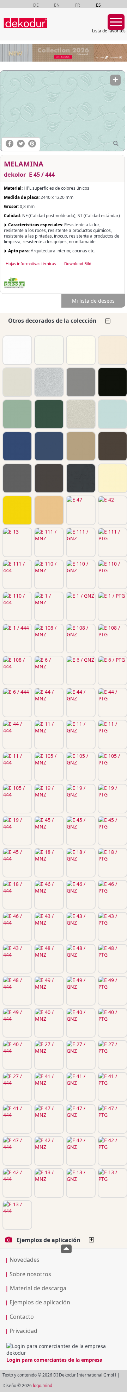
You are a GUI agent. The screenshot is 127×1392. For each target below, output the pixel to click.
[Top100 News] (57, 30)
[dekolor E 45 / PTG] (112, 830)
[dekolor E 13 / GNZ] (80, 1183)
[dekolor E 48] (112, 446)
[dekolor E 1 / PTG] (112, 606)
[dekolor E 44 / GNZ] (80, 702)
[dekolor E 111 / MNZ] (48, 542)
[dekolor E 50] (16, 478)
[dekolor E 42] (112, 510)
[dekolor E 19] (48, 414)
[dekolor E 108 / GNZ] (80, 638)
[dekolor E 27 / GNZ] (80, 1055)
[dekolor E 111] (16, 350)
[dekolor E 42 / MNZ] (48, 1151)
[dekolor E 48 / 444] (16, 991)
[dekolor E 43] (80, 446)
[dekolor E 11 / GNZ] (80, 734)
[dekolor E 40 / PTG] (112, 1023)
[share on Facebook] (9, 143)
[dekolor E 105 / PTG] (112, 766)
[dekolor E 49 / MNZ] (48, 991)
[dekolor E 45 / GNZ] (80, 830)
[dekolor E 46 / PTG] (112, 894)
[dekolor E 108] (112, 350)
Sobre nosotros (30, 1274)
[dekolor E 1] (80, 350)
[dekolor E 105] (16, 414)
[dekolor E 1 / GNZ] (80, 606)
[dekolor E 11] (112, 382)
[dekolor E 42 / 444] (16, 1183)
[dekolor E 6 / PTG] (112, 670)
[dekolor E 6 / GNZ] (80, 670)
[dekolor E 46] (48, 446)
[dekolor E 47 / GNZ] (80, 1119)
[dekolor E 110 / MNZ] (48, 574)
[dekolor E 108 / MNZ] (48, 638)
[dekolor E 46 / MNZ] (48, 894)
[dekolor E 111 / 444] (16, 574)
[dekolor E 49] (48, 478)
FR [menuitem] (77, 5)
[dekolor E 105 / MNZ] (48, 766)
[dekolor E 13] (16, 542)
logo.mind (42, 1385)
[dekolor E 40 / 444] (16, 1055)
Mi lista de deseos (93, 300)
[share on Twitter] (21, 143)
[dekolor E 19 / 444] (16, 830)
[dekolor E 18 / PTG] (112, 862)
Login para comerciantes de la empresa (54, 1359)
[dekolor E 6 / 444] (16, 702)
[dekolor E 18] (16, 446)
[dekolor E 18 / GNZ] (80, 862)
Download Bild (77, 263)
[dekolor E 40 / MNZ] (48, 1023)
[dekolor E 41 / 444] (16, 1119)
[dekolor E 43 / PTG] (112, 926)
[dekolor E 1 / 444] (16, 638)
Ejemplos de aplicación (40, 1302)
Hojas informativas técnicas (31, 263)
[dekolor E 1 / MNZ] (48, 606)
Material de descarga (35, 1288)
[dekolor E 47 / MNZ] (48, 1119)
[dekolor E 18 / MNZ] (48, 862)
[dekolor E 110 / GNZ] (80, 574)
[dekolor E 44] (80, 382)
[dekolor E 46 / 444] (16, 926)
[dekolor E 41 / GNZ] (80, 1087)
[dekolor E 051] (80, 478)
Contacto (22, 1317)
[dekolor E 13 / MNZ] (48, 1183)
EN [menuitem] (57, 5)
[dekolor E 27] (16, 510)
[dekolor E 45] (112, 414)
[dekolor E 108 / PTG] (112, 638)
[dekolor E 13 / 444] (16, 1215)
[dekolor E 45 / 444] (62, 110)
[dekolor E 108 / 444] (16, 670)
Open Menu (116, 22)
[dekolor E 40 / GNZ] (80, 1023)
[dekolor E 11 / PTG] (112, 734)
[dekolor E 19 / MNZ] (48, 798)
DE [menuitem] (36, 5)
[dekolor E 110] (48, 350)
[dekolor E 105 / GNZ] (80, 766)
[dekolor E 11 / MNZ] (48, 734)
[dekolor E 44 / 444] (16, 734)
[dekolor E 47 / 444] (16, 1151)
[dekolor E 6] (16, 382)
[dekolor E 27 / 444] (16, 1087)
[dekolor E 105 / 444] (16, 798)
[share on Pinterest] (32, 143)
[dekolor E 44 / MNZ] (48, 702)
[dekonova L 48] (80, 414)
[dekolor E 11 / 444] (16, 766)
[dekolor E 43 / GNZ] (80, 926)
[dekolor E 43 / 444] (16, 959)
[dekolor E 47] (80, 510)
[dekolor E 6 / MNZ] (48, 670)
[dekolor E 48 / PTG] (112, 959)
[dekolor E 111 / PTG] (112, 542)
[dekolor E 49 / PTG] (112, 991)
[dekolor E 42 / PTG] (112, 1151)
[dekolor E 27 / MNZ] (48, 1055)
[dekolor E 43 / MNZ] (48, 926)
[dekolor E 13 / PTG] (112, 1183)
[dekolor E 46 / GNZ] (80, 894)
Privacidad (23, 1331)
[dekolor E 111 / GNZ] (80, 542)
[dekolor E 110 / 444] (16, 606)
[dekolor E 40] (112, 478)
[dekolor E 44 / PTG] (112, 702)
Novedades (25, 1260)
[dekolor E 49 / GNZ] (80, 991)
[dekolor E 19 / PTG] (112, 798)
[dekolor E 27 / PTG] (112, 1055)
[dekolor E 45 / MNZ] (48, 830)
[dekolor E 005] (48, 382)
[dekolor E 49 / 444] (16, 1023)
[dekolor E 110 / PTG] (112, 574)
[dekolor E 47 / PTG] (112, 1119)
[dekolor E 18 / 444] (16, 894)
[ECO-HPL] (14, 283)
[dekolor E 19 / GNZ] (80, 798)
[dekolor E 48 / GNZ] (80, 959)
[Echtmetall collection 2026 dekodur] (63, 53)
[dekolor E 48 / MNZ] (48, 959)
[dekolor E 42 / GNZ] (80, 1151)
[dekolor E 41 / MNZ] (48, 1087)
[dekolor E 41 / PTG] (112, 1087)
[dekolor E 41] (48, 510)
